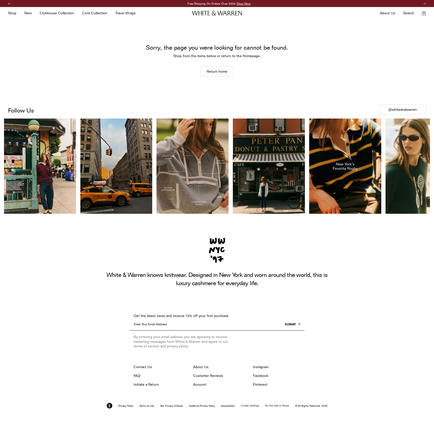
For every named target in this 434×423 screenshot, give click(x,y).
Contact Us (143, 367)
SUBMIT (290, 324)
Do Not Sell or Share (277, 405)
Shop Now (242, 4)
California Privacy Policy (202, 405)
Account (199, 384)
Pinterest (260, 384)
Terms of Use (146, 405)
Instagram (260, 367)
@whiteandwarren (402, 110)
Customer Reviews (208, 376)
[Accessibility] (109, 405)
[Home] (217, 13)
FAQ (137, 376)
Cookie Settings (250, 405)
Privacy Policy (125, 405)
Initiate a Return (146, 384)
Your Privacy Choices (171, 405)
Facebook (260, 376)
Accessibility (228, 405)
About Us (200, 367)
